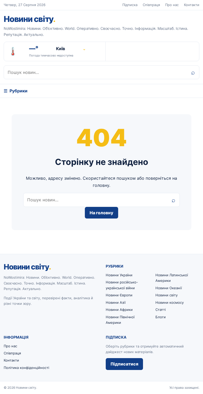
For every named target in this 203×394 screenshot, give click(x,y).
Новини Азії (116, 302)
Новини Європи (119, 295)
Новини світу (29, 19)
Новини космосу (169, 302)
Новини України (119, 275)
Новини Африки (119, 309)
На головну (101, 212)
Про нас (172, 5)
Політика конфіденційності (26, 367)
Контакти (191, 5)
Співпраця (151, 5)
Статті (160, 309)
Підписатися (124, 364)
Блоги (160, 317)
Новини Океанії (168, 288)
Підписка (129, 5)
